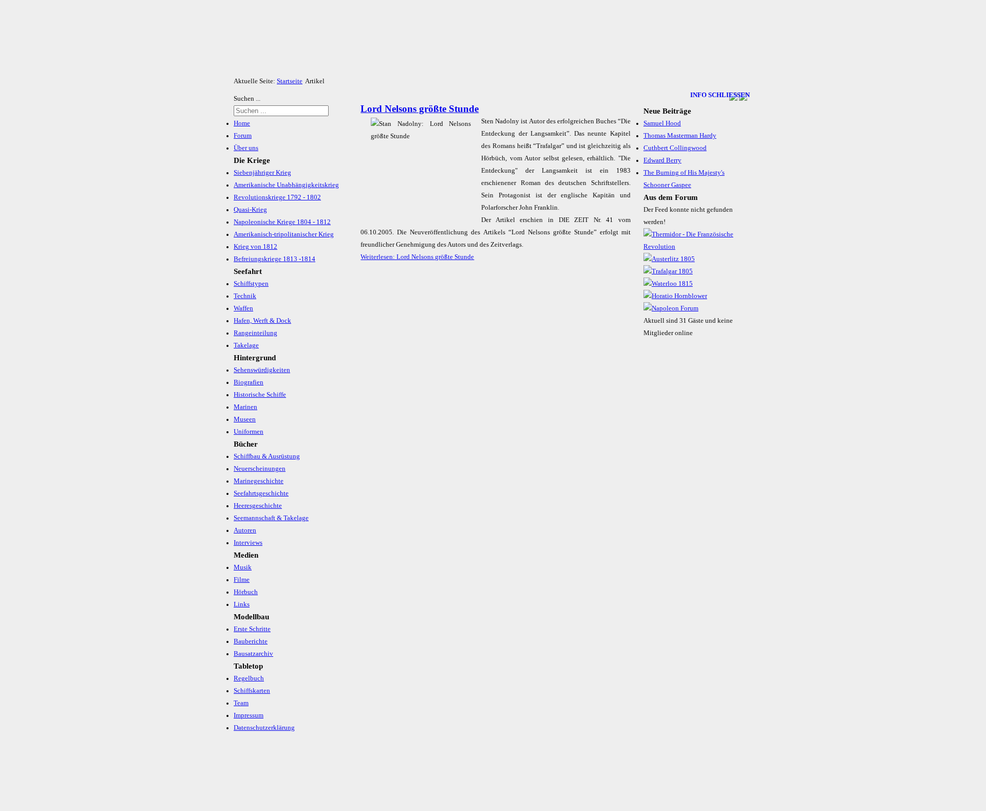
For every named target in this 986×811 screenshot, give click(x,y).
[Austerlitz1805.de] (669, 259)
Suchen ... (247, 98)
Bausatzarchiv (253, 653)
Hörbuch (246, 592)
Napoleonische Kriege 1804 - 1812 (282, 222)
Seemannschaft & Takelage (271, 518)
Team (241, 703)
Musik (243, 567)
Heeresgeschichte (258, 505)
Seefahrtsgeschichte (261, 493)
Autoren (245, 530)
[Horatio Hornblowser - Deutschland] (675, 296)
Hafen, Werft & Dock (262, 320)
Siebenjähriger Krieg (262, 172)
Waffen (243, 308)
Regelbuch (249, 678)
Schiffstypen (251, 283)
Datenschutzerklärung (264, 727)
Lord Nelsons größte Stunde (420, 108)
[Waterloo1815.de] (668, 283)
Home (242, 123)
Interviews (248, 542)
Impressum (248, 715)
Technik (245, 296)
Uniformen (248, 431)
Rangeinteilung (255, 333)
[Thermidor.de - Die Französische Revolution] (695, 246)
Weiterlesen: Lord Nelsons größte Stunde (417, 257)
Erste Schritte (252, 629)
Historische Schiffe (260, 394)
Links (242, 604)
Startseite (289, 81)
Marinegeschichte (258, 481)
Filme (242, 579)
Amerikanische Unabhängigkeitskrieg (286, 185)
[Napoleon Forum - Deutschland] (670, 308)
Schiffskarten (252, 690)
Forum (243, 135)
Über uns (246, 148)
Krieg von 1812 (255, 246)
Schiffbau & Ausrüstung (267, 456)
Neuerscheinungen (260, 468)
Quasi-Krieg (250, 209)
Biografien (248, 382)
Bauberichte (251, 641)
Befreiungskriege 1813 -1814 (274, 259)
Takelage (246, 345)
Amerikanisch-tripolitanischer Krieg (284, 234)
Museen (245, 419)
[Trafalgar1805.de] (668, 271)
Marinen (245, 407)
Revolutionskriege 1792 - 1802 (277, 197)
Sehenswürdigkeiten (262, 370)
